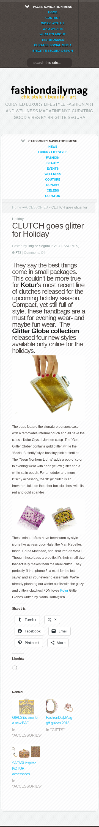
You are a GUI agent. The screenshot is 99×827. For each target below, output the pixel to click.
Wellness (53, 174)
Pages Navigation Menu (52, 28)
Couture (52, 179)
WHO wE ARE (53, 28)
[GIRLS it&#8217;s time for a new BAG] (26, 706)
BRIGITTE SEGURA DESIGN (52, 50)
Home (16, 207)
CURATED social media (53, 45)
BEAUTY (52, 163)
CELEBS (53, 190)
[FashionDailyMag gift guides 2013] (60, 706)
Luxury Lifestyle (52, 152)
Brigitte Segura (39, 246)
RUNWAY (52, 185)
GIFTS (16, 253)
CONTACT (52, 17)
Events (53, 168)
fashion (52, 157)
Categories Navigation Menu (52, 168)
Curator (52, 196)
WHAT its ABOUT (53, 34)
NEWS (52, 146)
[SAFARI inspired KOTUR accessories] (26, 752)
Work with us (52, 23)
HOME (52, 12)
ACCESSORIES (36, 207)
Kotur (64, 590)
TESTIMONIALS (53, 39)
